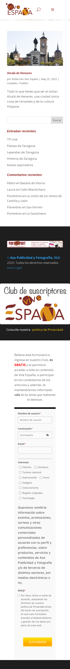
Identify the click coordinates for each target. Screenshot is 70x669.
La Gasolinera (36, 213)
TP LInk (12, 139)
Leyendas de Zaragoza (23, 152)
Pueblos (23, 83)
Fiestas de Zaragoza (21, 146)
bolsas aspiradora (20, 165)
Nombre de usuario (29, 413)
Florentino (14, 196)
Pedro (11, 183)
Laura (11, 189)
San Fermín (34, 207)
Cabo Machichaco (32, 189)
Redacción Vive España (25, 79)
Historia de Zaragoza (22, 158)
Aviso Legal (14, 268)
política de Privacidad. (48, 330)
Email (22, 443)
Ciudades (12, 83)
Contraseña (25, 428)
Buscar (57, 120)
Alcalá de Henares (19, 73)
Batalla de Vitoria (32, 183)
